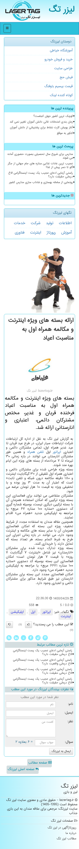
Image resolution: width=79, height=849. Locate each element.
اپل (33, 612)
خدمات (19, 223)
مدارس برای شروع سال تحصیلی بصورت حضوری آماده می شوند (40, 156)
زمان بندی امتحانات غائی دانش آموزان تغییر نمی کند (41, 122)
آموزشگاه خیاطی (61, 51)
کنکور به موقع (65, 133)
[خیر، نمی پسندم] (9, 624)
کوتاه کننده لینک (61, 95)
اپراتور (57, 452)
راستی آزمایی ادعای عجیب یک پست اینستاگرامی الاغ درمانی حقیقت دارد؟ (40, 175)
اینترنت (35, 232)
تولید (49, 223)
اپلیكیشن (17, 612)
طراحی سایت (63, 68)
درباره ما (70, 833)
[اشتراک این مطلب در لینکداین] (16, 638)
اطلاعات (65, 223)
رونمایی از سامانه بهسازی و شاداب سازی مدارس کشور (41, 182)
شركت (35, 223)
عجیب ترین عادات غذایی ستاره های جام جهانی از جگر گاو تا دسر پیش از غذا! (40, 165)
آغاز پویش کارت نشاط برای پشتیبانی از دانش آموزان (41, 127)
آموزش (66, 232)
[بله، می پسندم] (28, 624)
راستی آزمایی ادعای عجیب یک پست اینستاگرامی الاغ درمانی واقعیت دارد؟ (42, 662)
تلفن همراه (35, 452)
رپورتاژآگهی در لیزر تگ (62, 827)
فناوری (20, 232)
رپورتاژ (51, 232)
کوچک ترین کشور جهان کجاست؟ (53, 116)
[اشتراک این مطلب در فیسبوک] (31, 638)
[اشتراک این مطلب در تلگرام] (38, 638)
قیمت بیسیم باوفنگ (58, 86)
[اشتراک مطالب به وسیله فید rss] (9, 638)
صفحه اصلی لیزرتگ (22, 769)
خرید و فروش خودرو (59, 59)
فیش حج (66, 77)
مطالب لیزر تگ (66, 838)
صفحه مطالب (38, 763)
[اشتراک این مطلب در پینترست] (45, 638)
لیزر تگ (62, 9)
